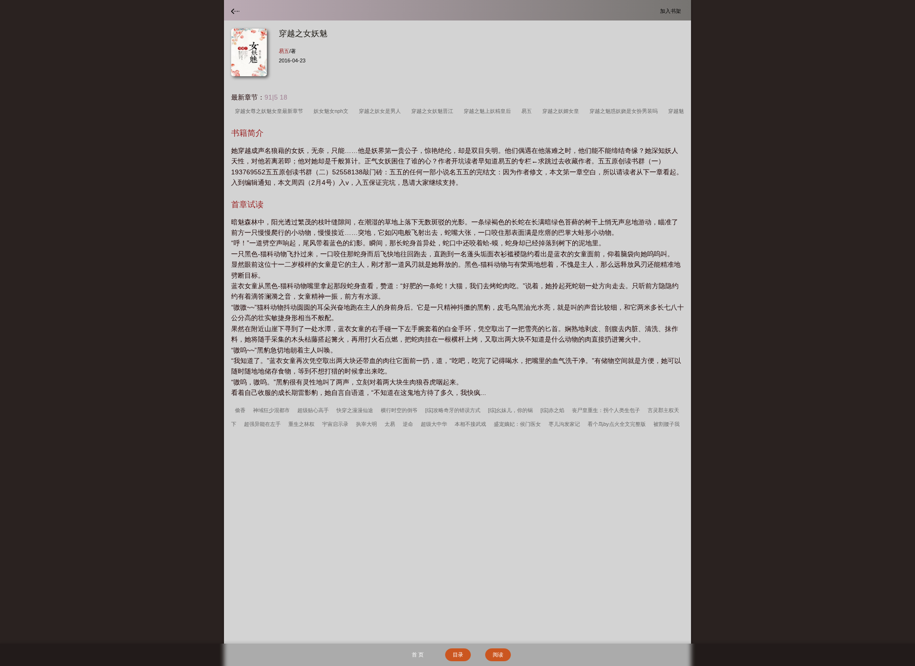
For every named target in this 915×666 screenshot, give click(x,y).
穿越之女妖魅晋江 (433, 111)
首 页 (418, 654)
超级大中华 (434, 424)
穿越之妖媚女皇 (562, 111)
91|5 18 (275, 97)
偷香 (240, 410)
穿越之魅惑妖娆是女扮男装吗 (625, 111)
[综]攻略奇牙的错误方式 (452, 410)
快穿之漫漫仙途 (354, 410)
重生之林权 (301, 424)
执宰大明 (366, 424)
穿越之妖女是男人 (381, 111)
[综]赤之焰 (552, 410)
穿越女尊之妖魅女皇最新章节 (270, 111)
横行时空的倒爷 (399, 410)
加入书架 (672, 10)
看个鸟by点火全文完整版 (617, 424)
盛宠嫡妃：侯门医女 (517, 424)
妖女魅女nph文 (332, 111)
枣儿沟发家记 (564, 424)
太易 (390, 424)
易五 (284, 51)
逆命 (408, 424)
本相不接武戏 (470, 424)
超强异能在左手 (262, 424)
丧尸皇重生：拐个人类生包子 (606, 410)
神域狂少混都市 (271, 410)
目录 (458, 654)
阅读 (498, 654)
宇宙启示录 (335, 424)
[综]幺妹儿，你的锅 (510, 410)
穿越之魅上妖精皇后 (489, 111)
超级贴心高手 (313, 410)
